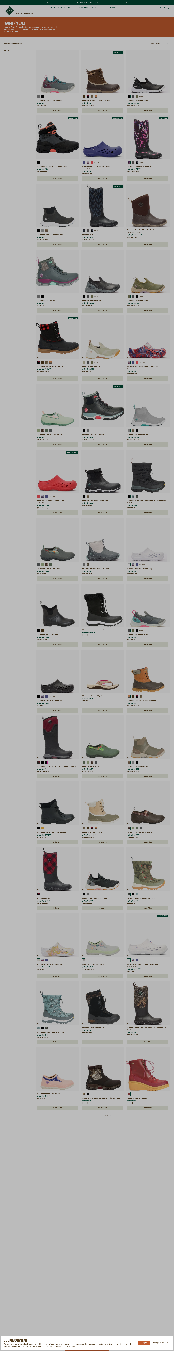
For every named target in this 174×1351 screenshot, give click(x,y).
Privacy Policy (70, 1346)
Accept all (144, 1343)
